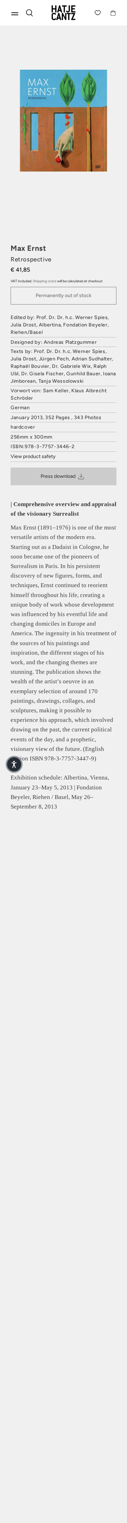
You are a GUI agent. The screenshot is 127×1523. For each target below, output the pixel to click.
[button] (14, 764)
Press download (58, 476)
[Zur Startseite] (63, 13)
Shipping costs (44, 281)
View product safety (33, 456)
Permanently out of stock (63, 296)
